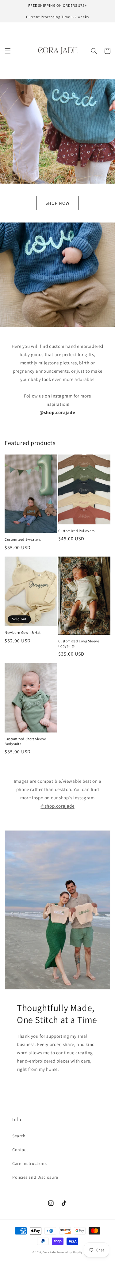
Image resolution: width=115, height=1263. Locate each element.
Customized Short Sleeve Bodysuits (25, 741)
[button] (7, 51)
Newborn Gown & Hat (23, 632)
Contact (20, 1149)
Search (19, 1136)
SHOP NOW (57, 203)
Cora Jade (49, 1252)
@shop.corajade (57, 806)
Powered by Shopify (70, 1252)
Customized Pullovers (76, 530)
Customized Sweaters (23, 539)
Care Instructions (29, 1163)
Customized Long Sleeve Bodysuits (78, 643)
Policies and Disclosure (35, 1177)
